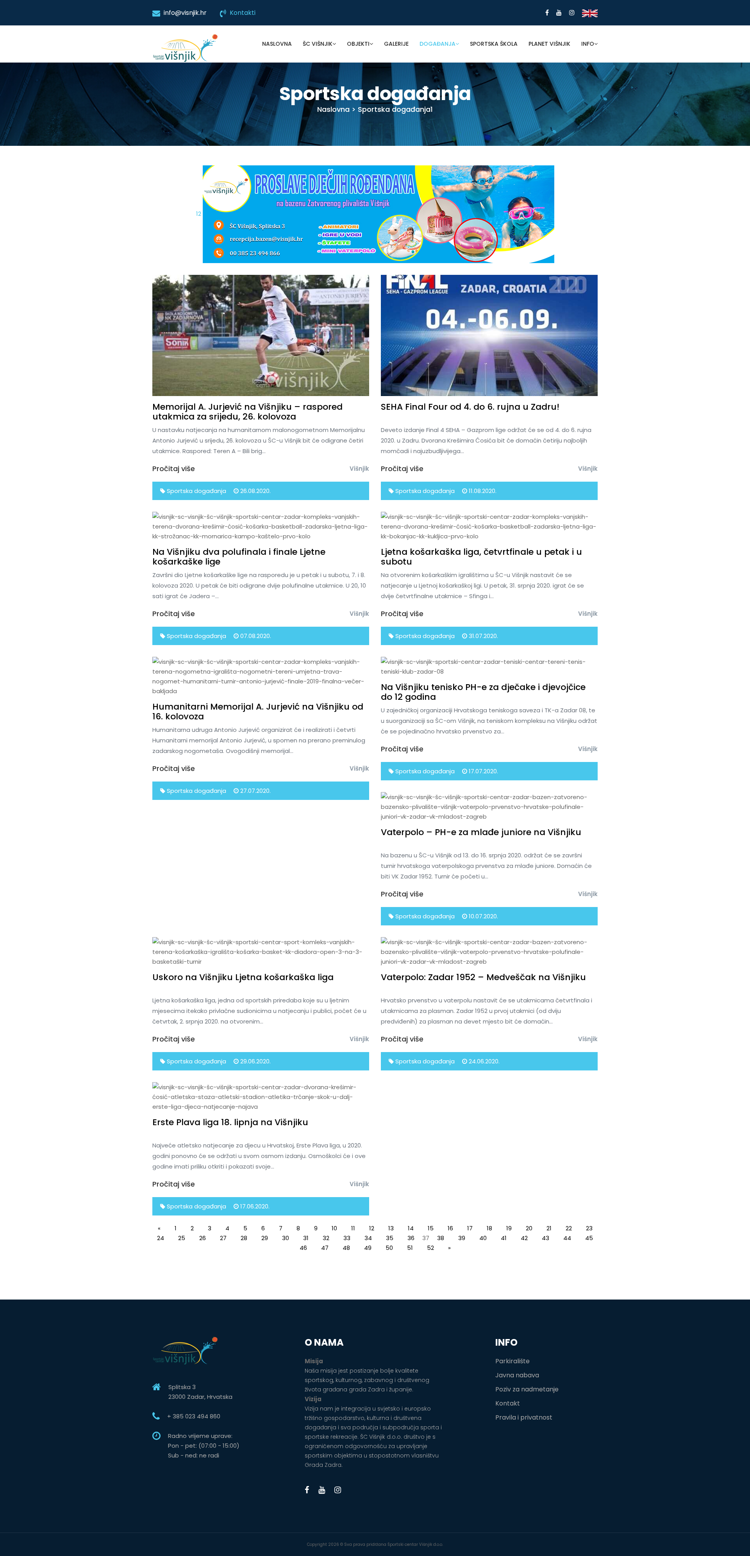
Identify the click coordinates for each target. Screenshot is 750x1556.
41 (504, 1238)
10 (334, 1228)
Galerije (396, 44)
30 (285, 1238)
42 (524, 1238)
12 (199, 214)
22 (569, 1228)
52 (430, 1248)
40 (483, 1238)
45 (589, 1238)
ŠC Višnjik (317, 44)
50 (389, 1248)
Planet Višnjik (549, 44)
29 (264, 1238)
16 (450, 1228)
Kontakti (242, 12)
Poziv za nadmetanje (527, 1389)
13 (391, 1228)
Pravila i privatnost (523, 1417)
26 (202, 1238)
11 (353, 1228)
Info (587, 44)
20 (529, 1228)
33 (346, 1238)
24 (160, 1238)
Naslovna (277, 44)
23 (589, 1228)
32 (326, 1238)
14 (411, 1228)
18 (489, 1228)
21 (549, 1228)
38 (440, 1238)
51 (410, 1248)
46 (303, 1248)
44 (567, 1238)
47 (325, 1248)
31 (306, 1238)
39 (461, 1238)
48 (346, 1248)
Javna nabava (517, 1375)
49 (367, 1248)
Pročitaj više (173, 468)
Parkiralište (512, 1361)
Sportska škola (494, 44)
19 (509, 1228)
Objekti (358, 44)
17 (470, 1228)
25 (181, 1238)
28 (244, 1238)
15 (431, 1228)
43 (545, 1238)
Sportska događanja (195, 491)
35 (389, 1238)
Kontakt (507, 1403)
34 (368, 1238)
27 (223, 1238)
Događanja (437, 44)
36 (410, 1238)
